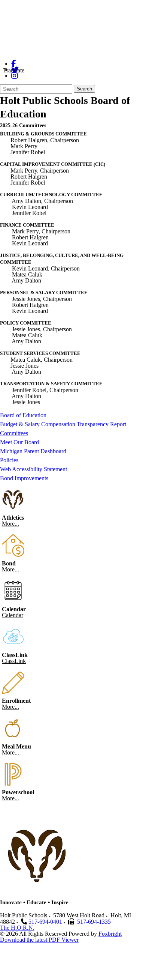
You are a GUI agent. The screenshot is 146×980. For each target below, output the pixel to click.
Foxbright (110, 933)
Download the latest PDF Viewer (39, 939)
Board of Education (23, 415)
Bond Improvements (24, 478)
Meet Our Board (19, 442)
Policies (9, 460)
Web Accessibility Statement (33, 469)
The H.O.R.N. (17, 927)
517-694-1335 (94, 921)
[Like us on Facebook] (13, 63)
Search (84, 89)
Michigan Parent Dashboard (33, 451)
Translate (13, 70)
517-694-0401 (45, 921)
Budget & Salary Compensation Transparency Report (63, 424)
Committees (14, 433)
